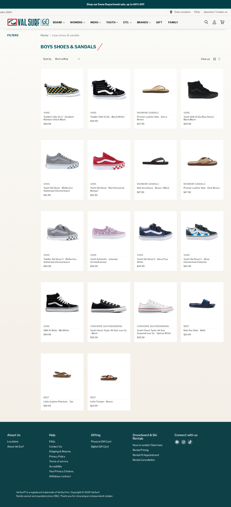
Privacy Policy (57, 456)
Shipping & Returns (60, 451)
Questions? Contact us (215, 12)
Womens (76, 22)
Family (173, 22)
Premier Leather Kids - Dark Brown (202, 187)
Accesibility (55, 466)
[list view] (219, 59)
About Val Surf (15, 446)
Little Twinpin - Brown (101, 401)
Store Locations (182, 12)
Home (44, 35)
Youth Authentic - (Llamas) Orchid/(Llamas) (103, 260)
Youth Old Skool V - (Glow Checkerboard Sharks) (197, 260)
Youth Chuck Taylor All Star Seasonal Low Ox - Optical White (154, 332)
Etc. (126, 22)
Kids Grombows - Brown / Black (153, 187)
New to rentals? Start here (147, 445)
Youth (111, 22)
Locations (12, 441)
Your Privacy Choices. (61, 471)
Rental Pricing (141, 449)
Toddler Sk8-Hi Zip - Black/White (107, 116)
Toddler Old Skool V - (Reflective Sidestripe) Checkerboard (60, 260)
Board (58, 22)
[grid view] (214, 59)
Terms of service (58, 461)
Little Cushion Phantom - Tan (58, 401)
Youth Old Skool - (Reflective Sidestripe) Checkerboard (58, 189)
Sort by (47, 59)
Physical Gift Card (101, 441)
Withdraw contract (60, 476)
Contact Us (55, 446)
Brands (143, 22)
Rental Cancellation (144, 459)
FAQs (197, 12)
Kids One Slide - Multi (194, 330)
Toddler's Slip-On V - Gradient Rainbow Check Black (58, 118)
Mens (94, 22)
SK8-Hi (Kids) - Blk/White (56, 330)
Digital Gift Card (100, 446)
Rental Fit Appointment (146, 454)
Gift (159, 22)
